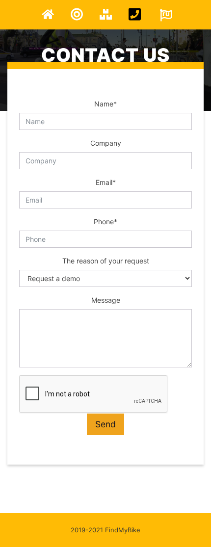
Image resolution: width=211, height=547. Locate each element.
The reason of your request (105, 261)
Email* (106, 182)
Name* (105, 104)
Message (105, 300)
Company (105, 143)
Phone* (105, 221)
